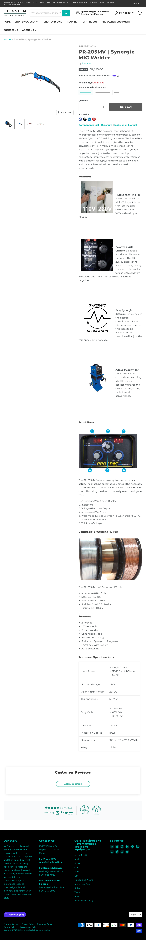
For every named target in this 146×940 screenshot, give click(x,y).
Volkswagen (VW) (12, 4)
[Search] (66, 13)
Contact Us (11, 30)
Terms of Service (11, 924)
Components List (89, 125)
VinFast (110, 2)
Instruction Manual (125, 125)
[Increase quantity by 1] (103, 107)
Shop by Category (26, 21)
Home (7, 21)
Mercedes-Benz (79, 2)
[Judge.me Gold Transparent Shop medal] (84, 809)
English (136, 3)
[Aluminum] (86, 95)
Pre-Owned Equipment (116, 21)
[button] (125, 13)
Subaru (93, 2)
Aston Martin (9, 2)
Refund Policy (10, 927)
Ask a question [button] (73, 784)
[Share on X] (85, 119)
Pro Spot (87, 63)
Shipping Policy (44, 924)
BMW (28, 2)
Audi (20, 2)
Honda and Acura (61, 2)
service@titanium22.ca (51, 871)
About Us (28, 30)
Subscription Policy (28, 927)
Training (72, 21)
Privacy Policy (28, 924)
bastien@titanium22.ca (51, 887)
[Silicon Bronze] (103, 95)
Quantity (83, 100)
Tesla (102, 2)
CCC (35, 2)
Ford (42, 2)
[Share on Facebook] (80, 119)
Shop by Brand (53, 21)
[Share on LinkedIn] (89, 119)
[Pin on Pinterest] (94, 119)
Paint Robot (89, 21)
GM (48, 2)
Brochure (106, 125)
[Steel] (117, 95)
